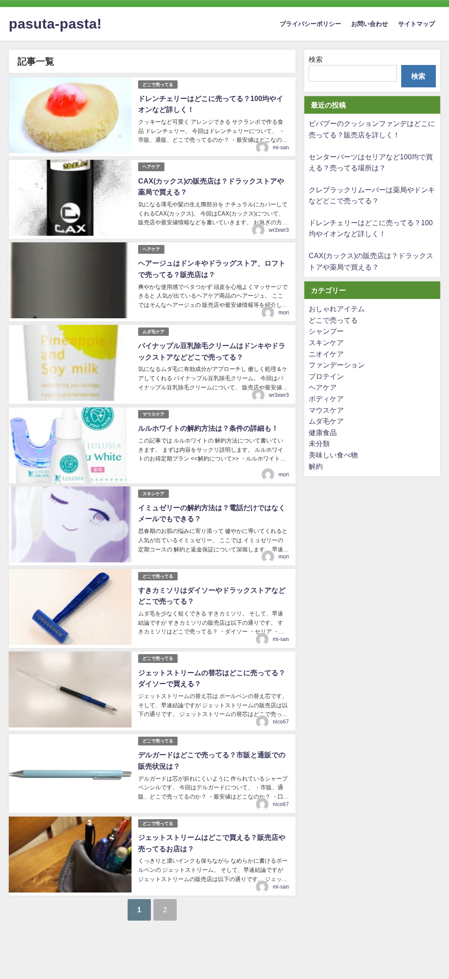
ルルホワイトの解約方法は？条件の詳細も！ (208, 428)
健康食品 (323, 432)
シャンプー (326, 331)
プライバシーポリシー (310, 24)
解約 (316, 466)
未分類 (319, 443)
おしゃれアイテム (337, 308)
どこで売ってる (158, 84)
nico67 (281, 721)
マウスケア (153, 414)
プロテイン (326, 376)
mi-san (281, 147)
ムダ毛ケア (153, 332)
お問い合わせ (369, 24)
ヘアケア (151, 167)
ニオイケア (326, 353)
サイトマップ (416, 24)
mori (283, 312)
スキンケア (153, 494)
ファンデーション (337, 364)
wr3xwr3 (279, 230)
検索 (316, 59)
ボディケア (326, 398)
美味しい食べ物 (333, 454)
